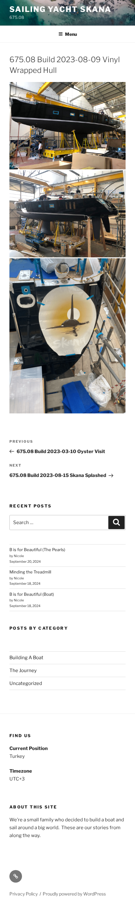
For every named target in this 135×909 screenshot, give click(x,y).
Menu (71, 34)
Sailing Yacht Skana (60, 9)
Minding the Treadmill (30, 571)
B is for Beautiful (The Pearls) (37, 549)
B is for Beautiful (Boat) (31, 594)
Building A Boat (26, 657)
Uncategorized (25, 683)
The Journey (23, 670)
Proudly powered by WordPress (74, 893)
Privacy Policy (23, 893)
